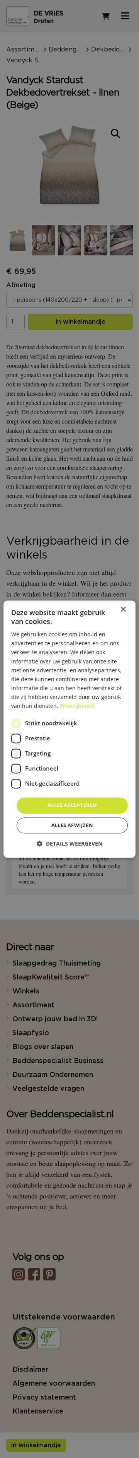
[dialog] (69, 729)
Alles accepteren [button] (72, 805)
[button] (69, 843)
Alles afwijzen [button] (72, 825)
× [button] (123, 609)
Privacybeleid (77, 705)
